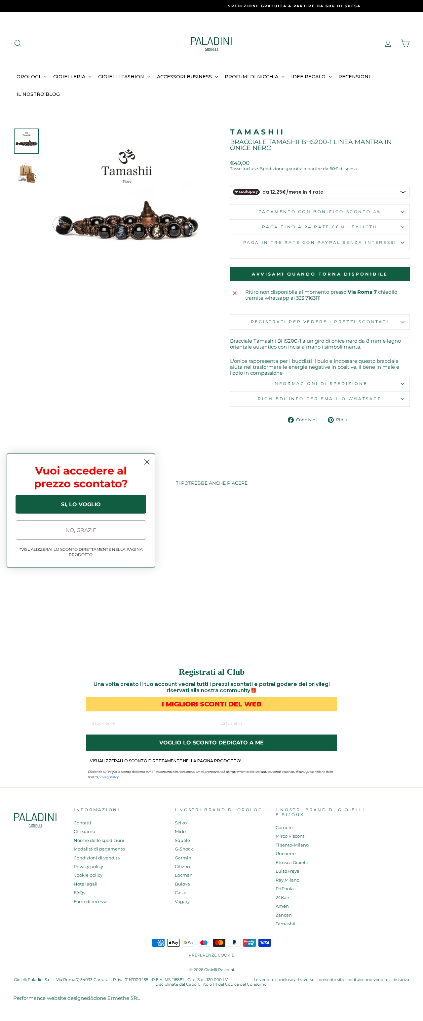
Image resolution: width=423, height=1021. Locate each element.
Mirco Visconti (291, 836)
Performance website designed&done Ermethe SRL (76, 998)
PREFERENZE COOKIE (211, 955)
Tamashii (257, 132)
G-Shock (184, 849)
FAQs (79, 892)
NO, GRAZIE (80, 530)
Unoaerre (286, 853)
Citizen (182, 866)
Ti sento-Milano (292, 845)
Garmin (183, 857)
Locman (184, 875)
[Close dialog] (147, 462)
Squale (182, 840)
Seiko (181, 822)
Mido (180, 831)
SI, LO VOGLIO (81, 504)
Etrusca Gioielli (292, 862)
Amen (282, 906)
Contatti (82, 822)
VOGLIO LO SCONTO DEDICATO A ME (211, 742)
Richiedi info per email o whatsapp (320, 398)
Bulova (182, 884)
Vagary (182, 901)
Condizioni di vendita (97, 857)
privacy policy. (108, 777)
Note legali (85, 884)
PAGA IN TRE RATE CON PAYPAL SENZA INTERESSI (320, 242)
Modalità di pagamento (99, 849)
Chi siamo (84, 831)
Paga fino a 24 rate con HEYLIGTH (319, 226)
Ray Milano (287, 880)
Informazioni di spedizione (320, 383)
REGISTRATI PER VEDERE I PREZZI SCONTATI (320, 321)
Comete (284, 827)
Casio (180, 892)
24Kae (282, 897)
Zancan (284, 915)
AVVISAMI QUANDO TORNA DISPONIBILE (320, 274)
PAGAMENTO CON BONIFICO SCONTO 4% (319, 211)
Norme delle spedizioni (99, 840)
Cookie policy (88, 875)
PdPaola (285, 888)
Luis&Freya (287, 871)
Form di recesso (90, 901)
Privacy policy (88, 866)
